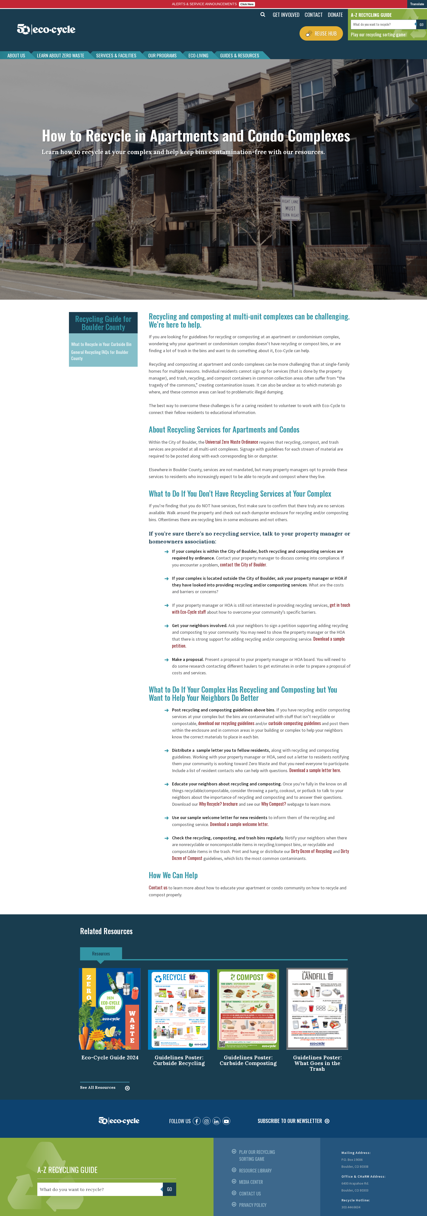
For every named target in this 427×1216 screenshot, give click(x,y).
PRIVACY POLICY (252, 1205)
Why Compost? (273, 804)
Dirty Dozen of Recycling (311, 851)
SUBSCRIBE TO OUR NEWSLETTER (290, 1120)
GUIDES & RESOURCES (239, 55)
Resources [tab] (101, 953)
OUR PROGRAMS (162, 55)
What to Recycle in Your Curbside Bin (101, 344)
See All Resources (97, 1087)
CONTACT (314, 14)
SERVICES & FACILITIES (116, 55)
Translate (417, 4)
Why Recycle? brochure (218, 804)
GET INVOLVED (286, 14)
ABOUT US (16, 55)
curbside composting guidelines (294, 723)
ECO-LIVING (198, 55)
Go (252, 14)
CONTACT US (250, 1193)
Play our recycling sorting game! (378, 34)
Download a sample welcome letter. (239, 824)
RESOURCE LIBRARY (255, 1170)
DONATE (335, 14)
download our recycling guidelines (226, 723)
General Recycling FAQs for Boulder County (99, 355)
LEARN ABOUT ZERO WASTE (60, 55)
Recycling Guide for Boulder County (103, 322)
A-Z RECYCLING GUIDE (67, 1169)
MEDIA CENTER (251, 1182)
